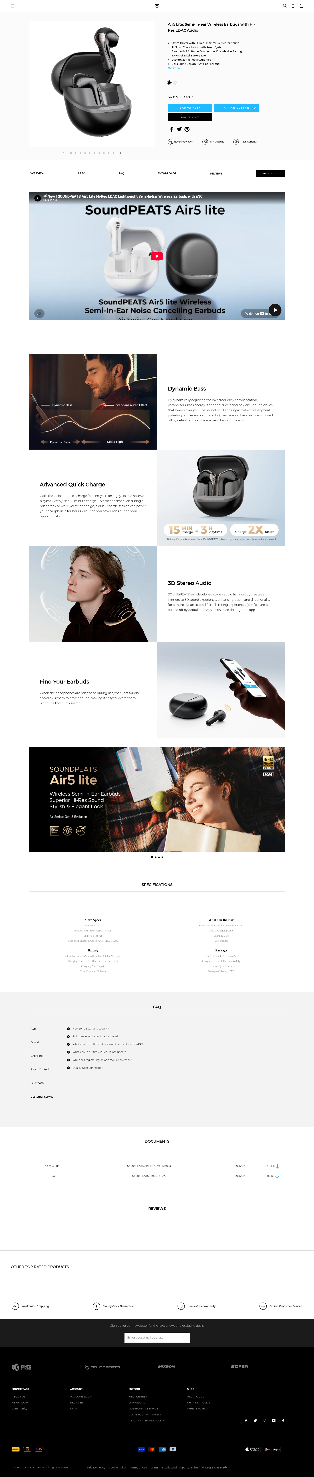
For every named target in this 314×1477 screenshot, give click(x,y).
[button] (152, 857)
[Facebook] (171, 129)
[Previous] (63, 153)
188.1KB (270, 1176)
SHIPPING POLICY (198, 1402)
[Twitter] (179, 129)
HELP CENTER (138, 1396)
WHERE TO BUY (197, 1408)
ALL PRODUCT (196, 1396)
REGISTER (76, 1402)
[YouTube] (273, 1421)
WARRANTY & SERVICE (143, 1408)
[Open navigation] (13, 6)
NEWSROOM (20, 1402)
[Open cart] (301, 6)
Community (19, 1408)
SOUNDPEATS (36, 1467)
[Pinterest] (187, 129)
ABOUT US (18, 1396)
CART (73, 1408)
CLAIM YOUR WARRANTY (145, 1414)
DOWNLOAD (137, 1402)
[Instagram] (264, 1421)
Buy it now (190, 117)
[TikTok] (283, 1421)
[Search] (285, 6)
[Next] (120, 153)
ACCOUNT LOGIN (81, 1396)
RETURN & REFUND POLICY (146, 1420)
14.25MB (270, 1166)
